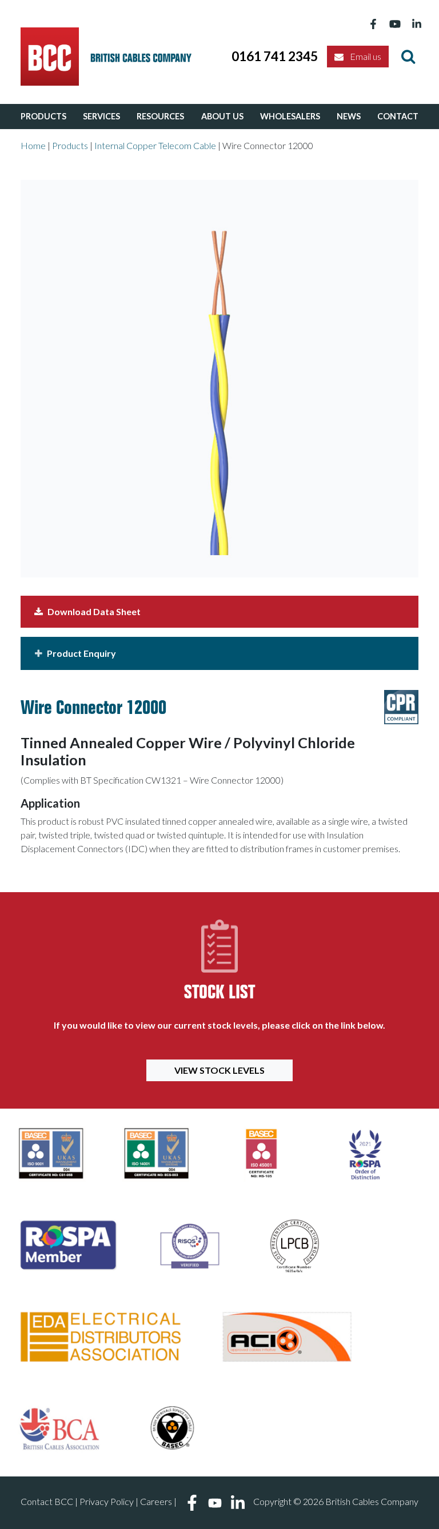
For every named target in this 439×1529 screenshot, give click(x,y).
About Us (222, 116)
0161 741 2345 (275, 56)
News (349, 116)
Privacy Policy (106, 1501)
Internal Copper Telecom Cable (155, 145)
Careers (156, 1501)
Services (101, 116)
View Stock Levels (219, 1070)
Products (43, 116)
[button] (219, 653)
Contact (397, 116)
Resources (160, 116)
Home (33, 145)
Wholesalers (290, 116)
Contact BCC (47, 1501)
